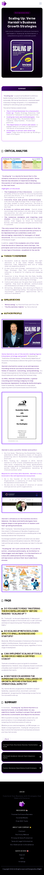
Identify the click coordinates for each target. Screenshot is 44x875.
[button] (40, 3)
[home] (4, 3)
